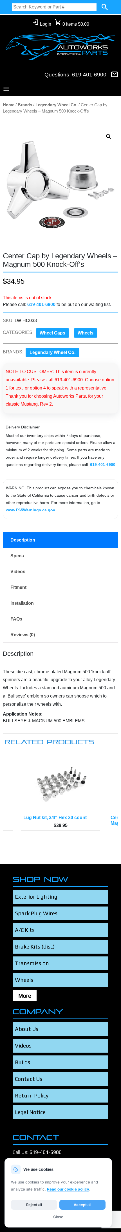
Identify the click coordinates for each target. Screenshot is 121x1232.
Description (22, 540)
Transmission (32, 963)
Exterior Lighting (36, 897)
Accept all (82, 1204)
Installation (22, 603)
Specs (17, 555)
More (24, 996)
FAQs (16, 619)
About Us (26, 1029)
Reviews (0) (22, 634)
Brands (25, 105)
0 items (72, 23)
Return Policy (31, 1095)
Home (8, 105)
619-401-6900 (89, 75)
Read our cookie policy (68, 1189)
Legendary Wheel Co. (56, 105)
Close (58, 1217)
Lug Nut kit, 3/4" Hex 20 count (55, 817)
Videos (17, 571)
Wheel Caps (52, 333)
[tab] (60, 540)
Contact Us (28, 1079)
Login (41, 23)
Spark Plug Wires (36, 913)
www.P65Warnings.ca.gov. (31, 510)
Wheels (85, 333)
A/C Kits (25, 930)
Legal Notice (30, 1112)
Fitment (18, 587)
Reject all (34, 1204)
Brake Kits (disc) (35, 946)
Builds (22, 1062)
